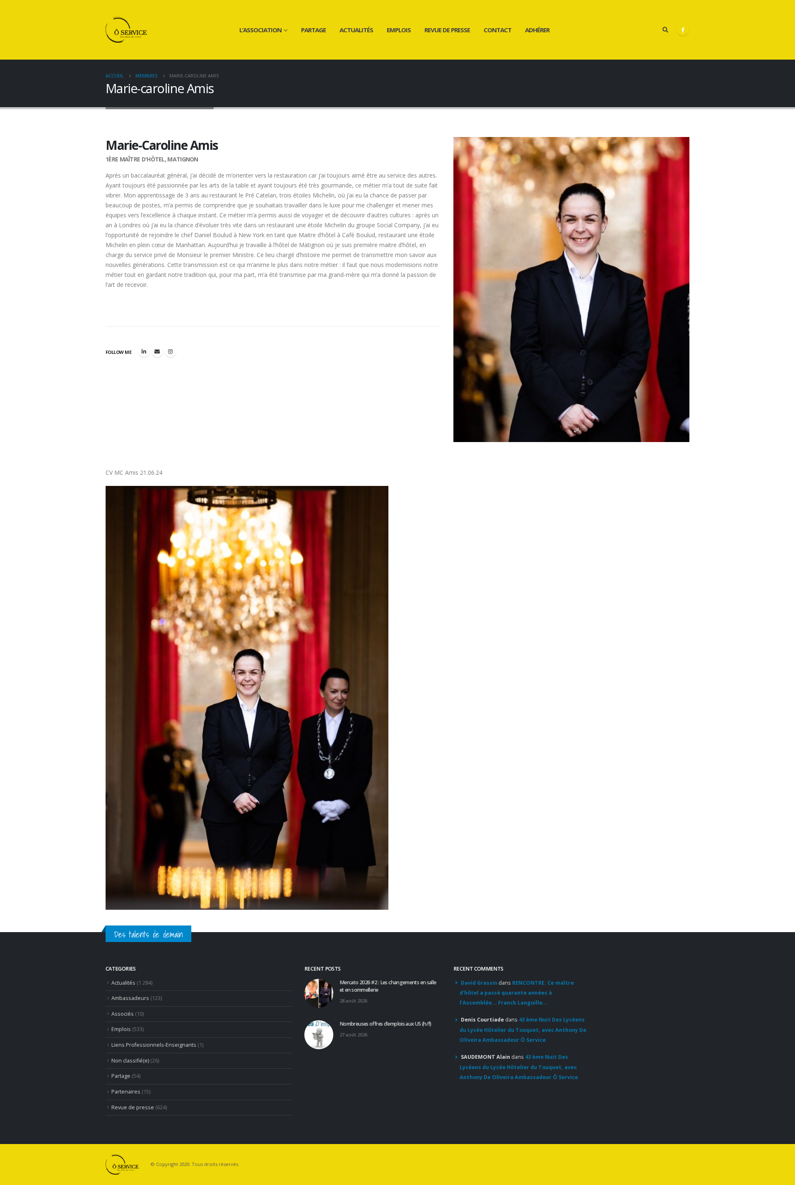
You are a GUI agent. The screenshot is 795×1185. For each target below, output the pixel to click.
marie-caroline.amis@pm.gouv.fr (157, 351)
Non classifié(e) (130, 1060)
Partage (313, 30)
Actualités (356, 30)
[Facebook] (683, 30)
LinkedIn (144, 351)
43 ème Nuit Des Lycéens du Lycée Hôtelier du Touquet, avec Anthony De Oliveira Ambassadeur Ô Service (523, 1029)
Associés (122, 1013)
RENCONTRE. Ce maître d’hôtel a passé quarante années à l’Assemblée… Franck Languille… (517, 993)
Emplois (399, 30)
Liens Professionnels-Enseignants (153, 1044)
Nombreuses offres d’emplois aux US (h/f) (385, 1023)
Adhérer (537, 30)
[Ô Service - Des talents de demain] (126, 30)
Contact (497, 30)
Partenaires (125, 1091)
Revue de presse (447, 30)
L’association (260, 30)
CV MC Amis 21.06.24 (134, 472)
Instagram (170, 351)
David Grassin (479, 982)
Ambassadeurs (130, 998)
